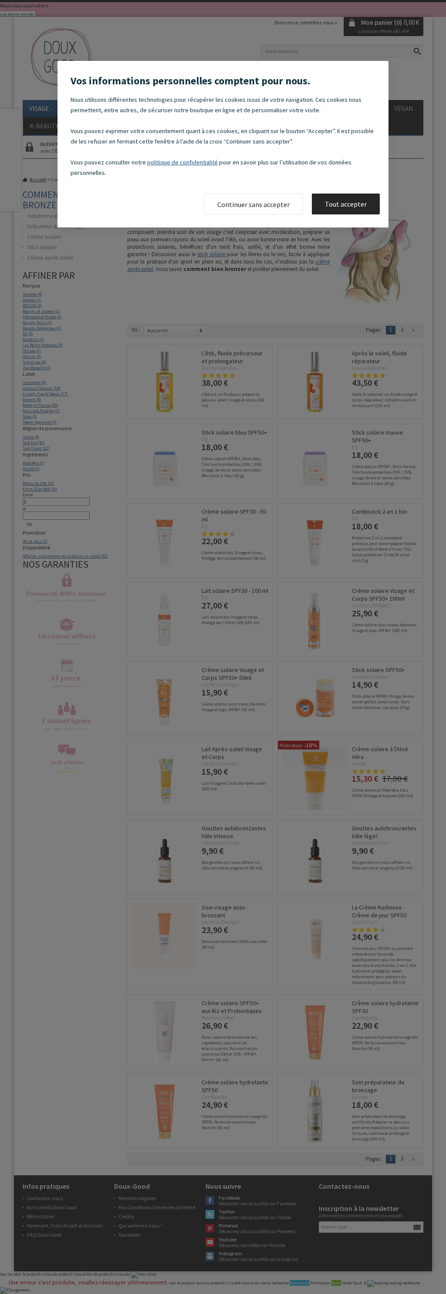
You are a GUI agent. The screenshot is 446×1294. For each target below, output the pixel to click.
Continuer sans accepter (253, 204)
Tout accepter (346, 204)
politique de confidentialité (182, 162)
